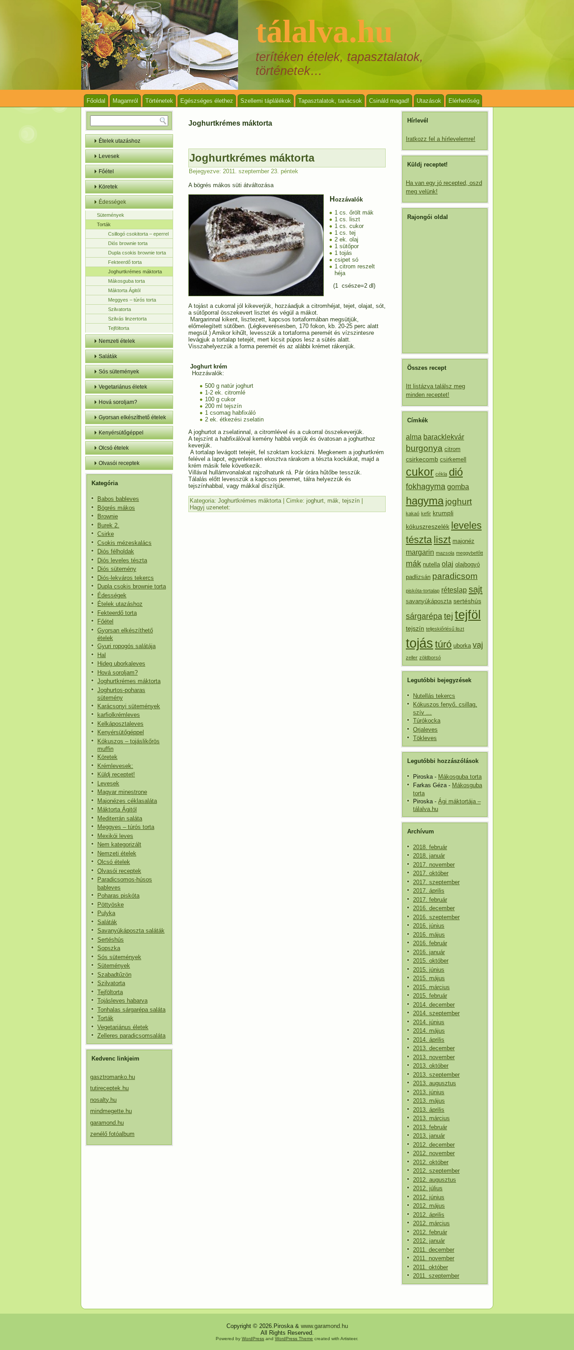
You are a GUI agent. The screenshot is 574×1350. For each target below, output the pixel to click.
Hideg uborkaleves (121, 663)
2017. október (430, 873)
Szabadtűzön (114, 974)
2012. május (429, 1205)
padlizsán (418, 577)
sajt (476, 589)
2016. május (429, 934)
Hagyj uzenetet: (210, 507)
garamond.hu (107, 1122)
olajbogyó (467, 564)
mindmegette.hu (111, 1111)
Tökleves (425, 738)
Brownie (107, 516)
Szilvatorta (119, 309)
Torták (104, 224)
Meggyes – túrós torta (132, 299)
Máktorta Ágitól (124, 290)
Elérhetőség (463, 100)
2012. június (428, 1197)
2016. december (434, 908)
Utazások (429, 100)
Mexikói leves (115, 836)
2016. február (430, 943)
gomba (458, 487)
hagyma (425, 501)
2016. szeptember (436, 917)
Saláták (108, 356)
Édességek (112, 202)
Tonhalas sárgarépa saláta (131, 1009)
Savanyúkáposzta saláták (131, 930)
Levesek (109, 156)
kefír (426, 513)
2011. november (433, 1258)
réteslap (454, 590)
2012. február (430, 1232)
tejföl (468, 615)
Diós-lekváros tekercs (125, 577)
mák (333, 500)
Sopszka (108, 948)
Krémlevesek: (115, 766)
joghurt (315, 500)
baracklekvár (443, 437)
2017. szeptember (436, 882)
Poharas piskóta (118, 895)
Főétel (106, 171)
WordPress (253, 1338)
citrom (452, 449)
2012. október (430, 1162)
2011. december (433, 1249)
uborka (462, 646)
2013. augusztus (434, 1083)
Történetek (159, 100)
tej (448, 616)
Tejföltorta (118, 328)
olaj (447, 564)
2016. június (428, 925)
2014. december (434, 1004)
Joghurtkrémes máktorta (135, 271)
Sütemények (110, 215)
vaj (478, 644)
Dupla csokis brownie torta (137, 252)
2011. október (430, 1267)
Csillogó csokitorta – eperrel (138, 234)
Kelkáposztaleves (120, 723)
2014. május (429, 1030)
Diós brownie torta (128, 243)
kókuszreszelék (427, 526)
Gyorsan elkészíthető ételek (132, 417)
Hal (101, 655)
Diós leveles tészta (122, 560)
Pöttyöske (110, 904)
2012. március (431, 1223)
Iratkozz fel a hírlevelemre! (440, 139)
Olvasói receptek (119, 463)
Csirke (105, 533)
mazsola (445, 553)
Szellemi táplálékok (265, 100)
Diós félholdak (115, 551)
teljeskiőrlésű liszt (445, 628)
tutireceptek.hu (109, 1088)
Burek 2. (108, 525)
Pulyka (106, 913)
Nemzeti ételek (117, 341)
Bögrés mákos (116, 507)
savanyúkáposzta (429, 601)
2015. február (430, 995)
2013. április (428, 1109)
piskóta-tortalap (422, 590)
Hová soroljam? (118, 402)
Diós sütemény (116, 568)
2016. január (429, 952)
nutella (431, 564)
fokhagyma (425, 486)
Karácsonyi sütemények (128, 706)
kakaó (412, 513)
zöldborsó (430, 657)
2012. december (434, 1144)
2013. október (430, 1065)
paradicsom (455, 576)
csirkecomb (422, 459)
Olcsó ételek (114, 448)
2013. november (434, 1057)
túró (443, 644)
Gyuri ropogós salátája (126, 646)
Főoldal (96, 100)
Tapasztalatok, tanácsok (330, 100)
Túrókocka (426, 720)
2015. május (429, 978)
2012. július (428, 1188)
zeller (411, 657)
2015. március (431, 987)
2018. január (429, 855)
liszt (442, 539)
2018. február (430, 847)
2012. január (429, 1240)
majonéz (463, 541)
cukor (420, 472)
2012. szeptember (436, 1170)
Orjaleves (425, 729)
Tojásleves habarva (122, 1000)
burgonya (424, 448)
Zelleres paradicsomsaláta (131, 1035)
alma (414, 437)
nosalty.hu (103, 1099)
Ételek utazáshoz (119, 141)
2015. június (428, 969)
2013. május (429, 1100)
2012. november (434, 1153)
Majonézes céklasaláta (127, 801)
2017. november (434, 864)
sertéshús (467, 601)
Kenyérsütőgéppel (121, 433)
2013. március (431, 1118)
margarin (420, 552)
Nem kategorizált (119, 844)
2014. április (428, 1039)
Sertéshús (110, 939)
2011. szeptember (436, 1275)
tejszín (351, 500)
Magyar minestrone (122, 792)
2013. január (429, 1135)
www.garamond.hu (324, 1326)
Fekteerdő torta (125, 262)
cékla (441, 474)
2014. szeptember (436, 1013)
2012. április (428, 1214)
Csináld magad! (389, 100)
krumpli (443, 513)
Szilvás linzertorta (127, 318)
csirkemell (453, 459)
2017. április (428, 890)
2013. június (428, 1092)
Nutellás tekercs (434, 696)
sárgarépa (424, 616)
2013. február (430, 1127)
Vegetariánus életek (123, 387)
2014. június (428, 1022)
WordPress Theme (294, 1338)
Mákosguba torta (126, 281)
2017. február (430, 899)
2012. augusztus (434, 1179)
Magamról (125, 100)
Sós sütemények (119, 371)
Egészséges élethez (206, 100)
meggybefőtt (469, 553)
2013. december (434, 1048)
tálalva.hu (324, 31)
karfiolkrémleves (118, 714)
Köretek (108, 187)
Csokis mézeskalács (124, 542)
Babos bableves (118, 498)
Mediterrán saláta (119, 818)
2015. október (430, 960)
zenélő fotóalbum (112, 1134)
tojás (419, 643)
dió (456, 472)
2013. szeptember (436, 1074)
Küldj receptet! (116, 774)
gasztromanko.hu (112, 1077)
